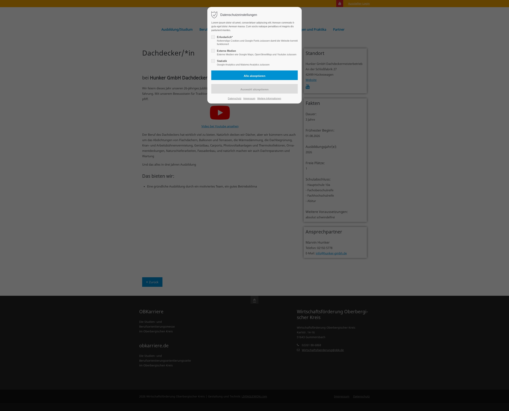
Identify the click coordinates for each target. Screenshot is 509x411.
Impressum (249, 98)
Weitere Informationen (269, 98)
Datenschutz (234, 98)
